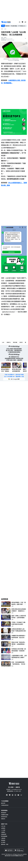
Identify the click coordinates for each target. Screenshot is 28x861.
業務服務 (3, 840)
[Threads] (12, 795)
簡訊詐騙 (15, 342)
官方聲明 (3, 842)
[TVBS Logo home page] (6, 22)
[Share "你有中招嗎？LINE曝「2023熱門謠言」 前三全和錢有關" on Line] (22, 22)
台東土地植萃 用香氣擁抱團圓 (14, 349)
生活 (5, 29)
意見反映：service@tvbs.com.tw (14, 789)
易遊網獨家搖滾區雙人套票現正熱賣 (14, 358)
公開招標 (3, 838)
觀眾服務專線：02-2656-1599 (14, 791)
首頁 (2, 29)
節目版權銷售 (4, 836)
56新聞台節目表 (4, 805)
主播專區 (3, 832)
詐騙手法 (9, 342)
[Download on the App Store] (9, 850)
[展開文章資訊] (25, 38)
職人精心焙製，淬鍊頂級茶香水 (14, 350)
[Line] (9, 795)
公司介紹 (3, 826)
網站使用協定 (4, 816)
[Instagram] (15, 795)
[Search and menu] (25, 22)
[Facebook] (6, 795)
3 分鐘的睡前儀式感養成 (14, 352)
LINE (3, 342)
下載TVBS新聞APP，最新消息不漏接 (14, 374)
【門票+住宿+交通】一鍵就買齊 (14, 360)
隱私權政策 (3, 812)
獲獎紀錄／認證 (4, 844)
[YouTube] (18, 795)
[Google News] (21, 795)
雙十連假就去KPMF (14, 357)
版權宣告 (3, 818)
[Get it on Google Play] (19, 850)
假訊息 (21, 342)
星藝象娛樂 (3, 834)
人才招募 (3, 830)
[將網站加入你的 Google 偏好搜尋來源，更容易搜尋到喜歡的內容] (14, 379)
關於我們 (3, 803)
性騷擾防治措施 (4, 814)
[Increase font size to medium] (19, 22)
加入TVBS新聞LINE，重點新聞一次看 (14, 376)
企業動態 (3, 828)
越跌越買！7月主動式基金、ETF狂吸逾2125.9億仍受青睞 (16, 26)
